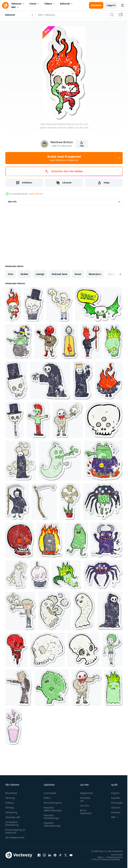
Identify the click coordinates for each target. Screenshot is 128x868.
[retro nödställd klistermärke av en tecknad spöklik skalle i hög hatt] (14, 420)
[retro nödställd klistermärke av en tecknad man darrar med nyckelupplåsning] (18, 687)
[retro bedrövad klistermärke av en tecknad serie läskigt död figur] (17, 501)
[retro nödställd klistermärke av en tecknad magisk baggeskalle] (66, 574)
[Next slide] (115, 274)
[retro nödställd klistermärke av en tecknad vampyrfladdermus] (98, 304)
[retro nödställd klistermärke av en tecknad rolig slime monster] (76, 540)
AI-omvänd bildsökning (11, 823)
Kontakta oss (83, 799)
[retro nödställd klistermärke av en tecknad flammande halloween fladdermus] (108, 380)
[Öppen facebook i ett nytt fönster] (39, 855)
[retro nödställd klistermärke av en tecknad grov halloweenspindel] (102, 501)
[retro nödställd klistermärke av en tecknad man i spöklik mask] (38, 420)
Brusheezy (11, 793)
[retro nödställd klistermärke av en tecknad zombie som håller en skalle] (68, 420)
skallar (24, 274)
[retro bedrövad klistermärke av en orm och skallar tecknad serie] (13, 304)
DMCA (46, 797)
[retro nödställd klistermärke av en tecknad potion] (13, 726)
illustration (95, 274)
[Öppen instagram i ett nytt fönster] (44, 855)
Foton (33, 3)
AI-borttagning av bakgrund (15, 831)
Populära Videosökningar (51, 824)
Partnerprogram (52, 802)
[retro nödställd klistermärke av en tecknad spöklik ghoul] (82, 380)
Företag (9, 807)
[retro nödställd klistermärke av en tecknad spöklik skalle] (113, 341)
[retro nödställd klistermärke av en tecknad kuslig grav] (49, 540)
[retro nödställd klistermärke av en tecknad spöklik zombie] (86, 687)
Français (113, 812)
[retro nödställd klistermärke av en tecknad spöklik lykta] (69, 341)
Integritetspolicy (112, 857)
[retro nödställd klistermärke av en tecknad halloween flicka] (112, 650)
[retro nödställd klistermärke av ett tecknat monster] (52, 687)
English (113, 793)
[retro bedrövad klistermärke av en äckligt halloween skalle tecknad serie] (16, 650)
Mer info (12, 201)
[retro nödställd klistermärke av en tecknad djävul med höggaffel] (91, 341)
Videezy (9, 802)
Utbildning (11, 812)
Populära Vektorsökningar (52, 809)
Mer (13, 7)
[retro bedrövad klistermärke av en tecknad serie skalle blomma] (70, 501)
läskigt (40, 274)
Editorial (65, 3)
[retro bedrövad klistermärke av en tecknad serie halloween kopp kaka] (39, 574)
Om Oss (82, 805)
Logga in (111, 5)
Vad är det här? (36, 193)
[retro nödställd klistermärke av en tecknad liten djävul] (106, 540)
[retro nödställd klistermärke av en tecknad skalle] (19, 540)
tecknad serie (59, 274)
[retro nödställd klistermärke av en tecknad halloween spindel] (103, 574)
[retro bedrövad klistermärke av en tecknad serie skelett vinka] (46, 341)
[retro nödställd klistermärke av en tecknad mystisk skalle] (104, 420)
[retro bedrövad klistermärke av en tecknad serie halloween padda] (18, 341)
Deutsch (113, 807)
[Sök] (112, 15)
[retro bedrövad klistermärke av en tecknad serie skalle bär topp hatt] (16, 380)
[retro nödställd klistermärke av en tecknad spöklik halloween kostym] (50, 380)
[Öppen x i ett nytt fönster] (65, 855)
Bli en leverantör (84, 812)
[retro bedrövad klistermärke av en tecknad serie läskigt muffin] (34, 304)
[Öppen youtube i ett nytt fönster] (71, 855)
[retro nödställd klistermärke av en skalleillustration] (47, 650)
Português (114, 802)
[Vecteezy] (5, 5)
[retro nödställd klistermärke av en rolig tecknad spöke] (84, 611)
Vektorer (16, 3)
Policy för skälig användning (103, 859)
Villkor (98, 857)
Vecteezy (10, 797)
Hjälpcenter (85, 793)
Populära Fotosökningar (51, 817)
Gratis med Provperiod (64, 158)
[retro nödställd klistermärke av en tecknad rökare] (20, 611)
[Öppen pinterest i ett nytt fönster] (55, 855)
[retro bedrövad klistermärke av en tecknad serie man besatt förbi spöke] (59, 304)
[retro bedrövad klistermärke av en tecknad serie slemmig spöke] (60, 461)
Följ (82, 145)
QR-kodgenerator (15, 837)
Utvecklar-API (12, 817)
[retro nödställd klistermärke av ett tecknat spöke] (16, 574)
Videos (48, 3)
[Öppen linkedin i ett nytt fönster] (49, 855)
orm (10, 274)
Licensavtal (49, 793)
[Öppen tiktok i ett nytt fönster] (60, 855)
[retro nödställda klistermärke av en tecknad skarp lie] (44, 501)
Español (113, 797)
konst (78, 274)
